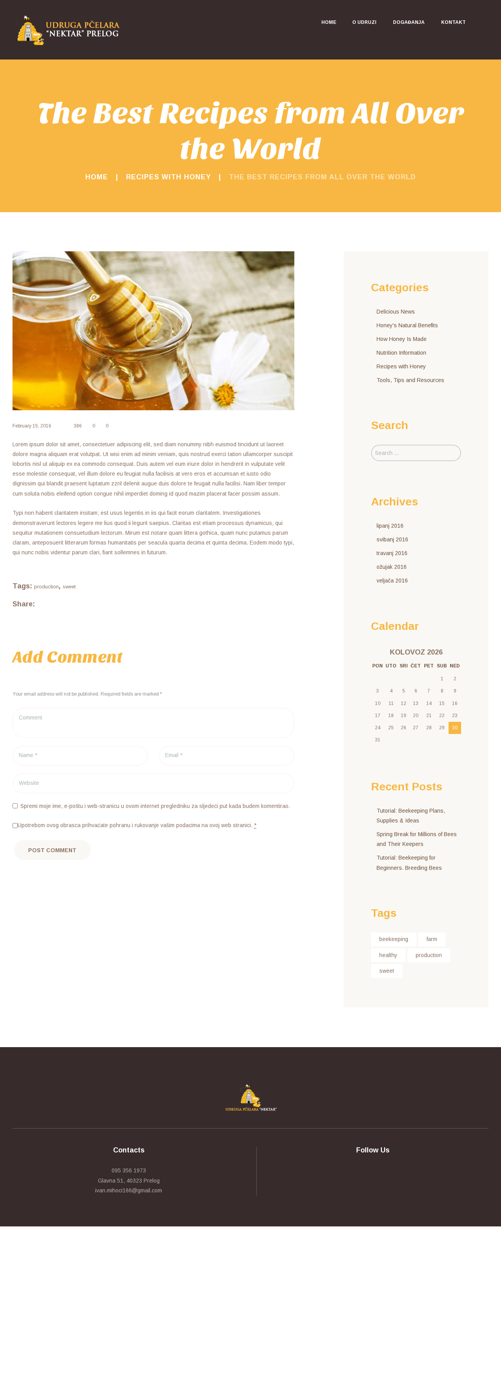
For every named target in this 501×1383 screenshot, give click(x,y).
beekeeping (393, 939)
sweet (69, 587)
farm (432, 939)
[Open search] (481, 22)
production (46, 587)
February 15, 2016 (32, 426)
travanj (392, 553)
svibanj (392, 539)
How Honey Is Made (402, 339)
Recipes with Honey (168, 177)
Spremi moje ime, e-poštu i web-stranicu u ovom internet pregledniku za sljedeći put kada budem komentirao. (155, 806)
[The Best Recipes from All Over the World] (153, 330)
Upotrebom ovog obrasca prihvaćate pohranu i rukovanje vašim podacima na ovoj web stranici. (137, 825)
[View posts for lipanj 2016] (377, 652)
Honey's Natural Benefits (407, 325)
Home (96, 177)
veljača (392, 580)
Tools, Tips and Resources (410, 380)
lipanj (390, 526)
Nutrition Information (401, 353)
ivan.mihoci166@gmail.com (128, 1190)
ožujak (392, 567)
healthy (388, 955)
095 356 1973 (129, 1170)
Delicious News (396, 311)
